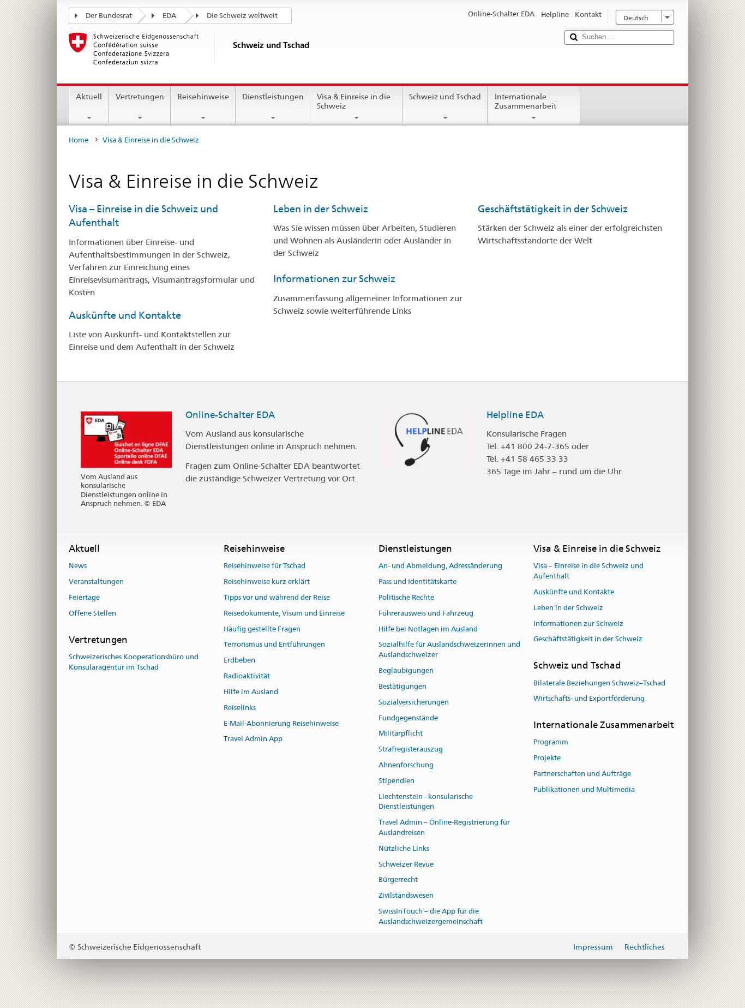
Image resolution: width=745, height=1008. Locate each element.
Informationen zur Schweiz (334, 278)
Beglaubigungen (406, 670)
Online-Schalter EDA (230, 414)
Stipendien (396, 781)
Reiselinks (240, 707)
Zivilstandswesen (406, 895)
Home (78, 140)
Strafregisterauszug (410, 749)
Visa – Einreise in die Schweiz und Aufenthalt (588, 571)
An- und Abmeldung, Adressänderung (440, 566)
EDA (169, 15)
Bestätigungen (402, 686)
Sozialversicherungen (413, 702)
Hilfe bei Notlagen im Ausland (428, 629)
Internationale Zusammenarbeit (525, 101)
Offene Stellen (92, 613)
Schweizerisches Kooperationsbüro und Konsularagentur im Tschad (134, 662)
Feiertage (84, 597)
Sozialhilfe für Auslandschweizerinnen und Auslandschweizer (449, 650)
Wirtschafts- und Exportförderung (589, 699)
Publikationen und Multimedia (584, 789)
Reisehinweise (203, 96)
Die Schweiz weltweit (242, 15)
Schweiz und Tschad (445, 96)
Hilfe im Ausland (251, 692)
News (78, 566)
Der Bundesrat (109, 15)
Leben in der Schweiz (320, 208)
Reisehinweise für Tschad (264, 566)
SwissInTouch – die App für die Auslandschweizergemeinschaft (430, 916)
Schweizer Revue (406, 864)
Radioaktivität (247, 676)
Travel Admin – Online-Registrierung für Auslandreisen (444, 827)
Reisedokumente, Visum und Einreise (284, 613)
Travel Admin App (253, 739)
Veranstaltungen (96, 581)
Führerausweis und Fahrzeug (425, 613)
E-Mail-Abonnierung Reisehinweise (281, 723)
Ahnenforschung (406, 765)
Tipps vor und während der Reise (277, 597)
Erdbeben (239, 661)
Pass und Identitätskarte (417, 581)
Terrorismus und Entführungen (274, 645)
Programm (550, 742)
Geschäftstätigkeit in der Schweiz (553, 208)
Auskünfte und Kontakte (125, 315)
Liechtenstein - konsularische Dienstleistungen (425, 801)
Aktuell (89, 96)
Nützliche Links (403, 848)
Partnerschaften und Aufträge (582, 774)
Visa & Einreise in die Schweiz (353, 101)
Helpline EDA (515, 414)
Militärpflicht (400, 734)
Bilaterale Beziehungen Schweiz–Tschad (599, 683)
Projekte (547, 758)
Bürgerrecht (398, 880)
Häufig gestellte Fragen (262, 629)
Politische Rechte (406, 597)
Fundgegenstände (408, 718)
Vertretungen (140, 96)
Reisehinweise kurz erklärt (267, 581)
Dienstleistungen (273, 96)
